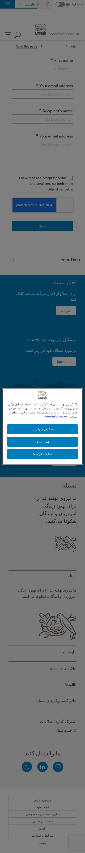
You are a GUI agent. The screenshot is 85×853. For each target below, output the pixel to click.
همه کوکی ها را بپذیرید (42, 429)
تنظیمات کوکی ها (42, 454)
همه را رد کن (42, 441)
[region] (42, 426)
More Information (56, 416)
